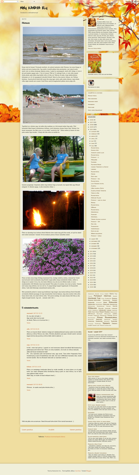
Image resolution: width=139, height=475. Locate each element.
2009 (92, 127)
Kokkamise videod (93, 101)
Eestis (112, 294)
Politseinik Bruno (96, 164)
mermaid (30, 313)
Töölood (102, 325)
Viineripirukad (95, 229)
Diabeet (107, 294)
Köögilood (92, 308)
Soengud (115, 319)
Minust (101, 312)
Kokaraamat (99, 304)
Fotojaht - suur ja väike (98, 200)
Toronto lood (95, 325)
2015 (91, 261)
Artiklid (102, 294)
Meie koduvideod (92, 98)
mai (92, 141)
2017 (91, 265)
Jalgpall (93, 186)
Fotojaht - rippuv (96, 236)
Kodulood (113, 302)
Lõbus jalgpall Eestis (97, 188)
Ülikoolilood (107, 325)
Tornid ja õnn (95, 193)
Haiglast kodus (92, 429)
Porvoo (93, 174)
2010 (91, 129)
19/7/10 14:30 (36, 366)
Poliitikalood (91, 317)
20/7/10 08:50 (37, 384)
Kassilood (91, 302)
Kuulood (108, 306)
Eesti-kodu (94, 176)
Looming (109, 310)
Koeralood (91, 304)
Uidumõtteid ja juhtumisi (95, 93)
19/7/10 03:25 (34, 329)
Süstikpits (106, 321)
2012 (91, 254)
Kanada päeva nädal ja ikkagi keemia (99, 421)
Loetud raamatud (93, 310)
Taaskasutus (94, 226)
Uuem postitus (27, 430)
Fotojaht (98, 295)
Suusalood (99, 321)
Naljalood (99, 313)
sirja (28, 345)
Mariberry (91, 104)
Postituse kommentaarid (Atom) (55, 436)
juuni (93, 143)
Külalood (100, 308)
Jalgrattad (108, 298)
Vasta (28, 323)
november (94, 246)
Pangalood (96, 315)
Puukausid (94, 214)
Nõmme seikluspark (96, 233)
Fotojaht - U (95, 157)
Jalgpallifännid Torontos (98, 191)
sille (28, 329)
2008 (92, 125)
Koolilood (106, 304)
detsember (94, 248)
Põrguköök (94, 160)
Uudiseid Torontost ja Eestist (99, 167)
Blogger (88, 471)
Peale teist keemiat (93, 376)
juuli (92, 146)
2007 (92, 122)
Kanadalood (106, 300)
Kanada (114, 298)
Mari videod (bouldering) (95, 110)
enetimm (101, 19)
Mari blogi (91, 107)
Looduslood (102, 310)
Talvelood (114, 321)
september (94, 241)
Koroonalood (113, 304)
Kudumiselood (100, 306)
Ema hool (93, 224)
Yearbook (93, 162)
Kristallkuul (91, 306)
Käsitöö (115, 306)
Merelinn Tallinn (96, 198)
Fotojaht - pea (95, 179)
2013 (91, 256)
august (93, 239)
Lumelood (114, 310)
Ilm (98, 298)
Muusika (107, 312)
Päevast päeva (92, 96)
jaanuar (94, 131)
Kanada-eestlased (94, 300)
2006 (92, 120)
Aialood (97, 294)
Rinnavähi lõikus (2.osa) (95, 444)
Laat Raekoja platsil (97, 183)
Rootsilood (107, 319)
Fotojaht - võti (95, 221)
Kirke (105, 302)
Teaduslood (90, 323)
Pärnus (93, 202)
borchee (78, 471)
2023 (91, 280)
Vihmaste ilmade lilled (97, 152)
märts (93, 136)
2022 (91, 277)
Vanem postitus (76, 430)
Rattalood (91, 319)
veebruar (94, 134)
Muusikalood (113, 312)
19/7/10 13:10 (34, 345)
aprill (93, 138)
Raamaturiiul (95, 148)
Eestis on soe (95, 231)
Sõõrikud (93, 207)
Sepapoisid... (94, 217)
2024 (91, 282)
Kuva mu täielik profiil (94, 48)
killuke (29, 366)
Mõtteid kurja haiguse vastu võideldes (99, 385)
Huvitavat (92, 298)
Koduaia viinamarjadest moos (105, 394)
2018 (91, 268)
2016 (91, 263)
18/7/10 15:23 (37, 313)
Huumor (115, 296)
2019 (91, 270)
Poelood (115, 315)
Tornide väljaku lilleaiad (98, 219)
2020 (92, 273)
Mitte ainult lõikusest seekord (97, 405)
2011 (91, 251)
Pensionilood (103, 315)
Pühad (100, 317)
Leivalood (107, 308)
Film (116, 294)
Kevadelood (99, 302)
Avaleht (51, 430)
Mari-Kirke (95, 312)
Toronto (106, 323)
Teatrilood (98, 323)
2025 (91, 285)
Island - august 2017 (95, 332)
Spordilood (91, 321)
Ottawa (90, 315)
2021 (91, 275)
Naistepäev (91, 412)
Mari (89, 312)
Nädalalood (107, 313)
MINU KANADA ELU (33, 8)
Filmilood (90, 296)
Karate (114, 300)
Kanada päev (95, 150)
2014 (91, 258)
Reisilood (99, 319)
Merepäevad (94, 212)
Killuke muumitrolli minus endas (97, 436)
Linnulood (114, 308)
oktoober (94, 243)
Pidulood (109, 315)
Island (102, 298)
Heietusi (107, 295)
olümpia (115, 313)
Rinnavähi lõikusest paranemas (97, 453)
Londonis (93, 169)
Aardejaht (91, 294)
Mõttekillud (91, 313)
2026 (92, 287)
